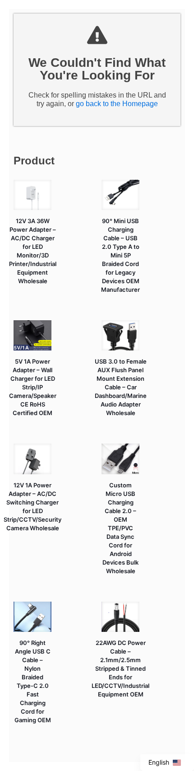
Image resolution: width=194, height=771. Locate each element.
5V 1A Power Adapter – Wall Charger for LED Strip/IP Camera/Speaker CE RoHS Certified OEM (32, 387)
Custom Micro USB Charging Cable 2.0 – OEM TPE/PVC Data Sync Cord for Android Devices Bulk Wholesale (120, 528)
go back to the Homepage (117, 103)
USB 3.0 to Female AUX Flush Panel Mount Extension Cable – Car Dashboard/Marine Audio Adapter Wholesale (121, 387)
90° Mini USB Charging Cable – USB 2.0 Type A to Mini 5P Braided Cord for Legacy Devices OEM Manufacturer (120, 255)
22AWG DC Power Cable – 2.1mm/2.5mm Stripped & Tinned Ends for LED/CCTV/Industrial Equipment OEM (120, 668)
